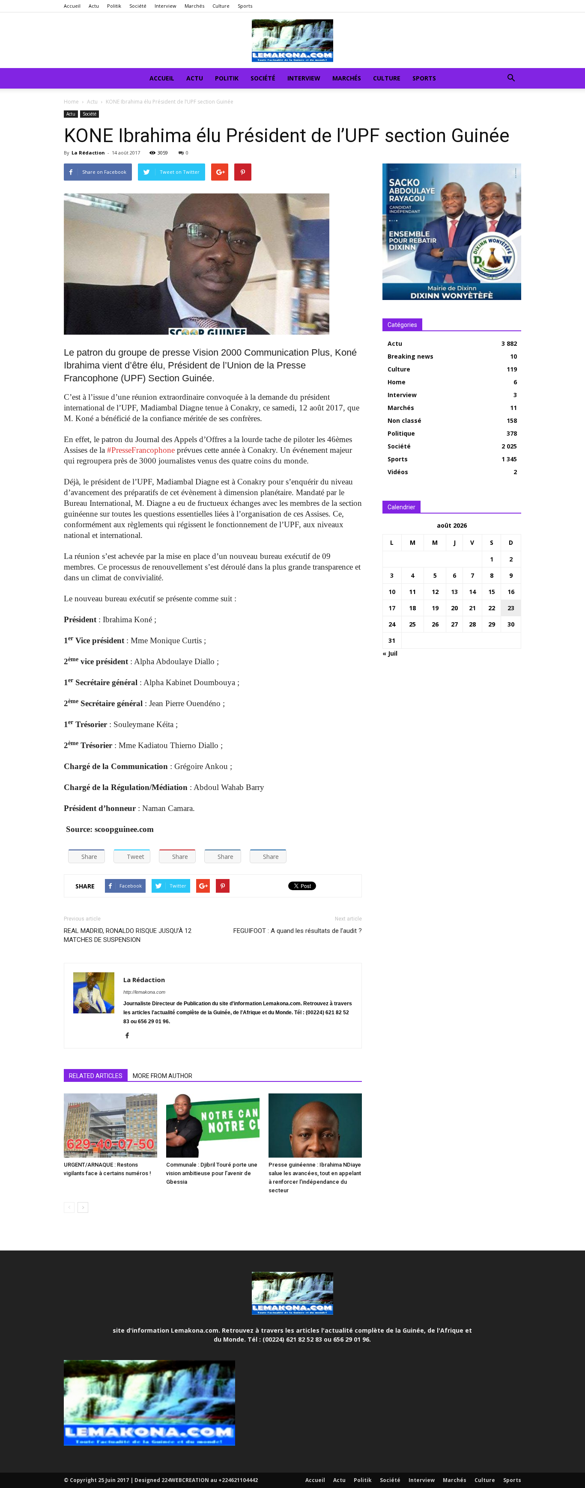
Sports (245, 6)
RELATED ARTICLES (95, 1075)
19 (435, 608)
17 (391, 608)
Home (71, 101)
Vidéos (398, 472)
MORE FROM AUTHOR (162, 1075)
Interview (165, 6)
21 (472, 608)
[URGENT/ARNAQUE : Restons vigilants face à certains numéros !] (110, 1125)
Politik (114, 6)
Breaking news (410, 356)
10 (391, 592)
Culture (221, 6)
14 (472, 592)
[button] (511, 79)
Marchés (194, 6)
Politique (401, 433)
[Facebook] (130, 1036)
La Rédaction (88, 152)
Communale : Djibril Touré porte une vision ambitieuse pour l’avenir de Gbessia (211, 1173)
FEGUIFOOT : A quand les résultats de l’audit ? (297, 931)
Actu (94, 6)
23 (510, 608)
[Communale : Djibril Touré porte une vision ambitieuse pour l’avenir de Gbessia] (213, 1125)
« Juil (389, 653)
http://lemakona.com (144, 992)
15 (491, 592)
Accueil (72, 6)
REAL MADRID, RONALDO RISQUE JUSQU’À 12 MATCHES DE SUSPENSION (127, 935)
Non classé (404, 420)
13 (454, 592)
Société (137, 6)
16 (510, 592)
